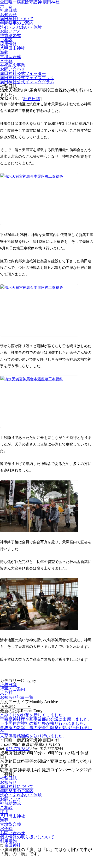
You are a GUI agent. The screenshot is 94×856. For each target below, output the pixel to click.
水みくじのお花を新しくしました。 (33, 715)
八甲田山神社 (12, 816)
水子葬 (6, 828)
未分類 (6, 693)
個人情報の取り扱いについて (27, 837)
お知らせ (8, 782)
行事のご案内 (12, 689)
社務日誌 (31, 98)
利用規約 (8, 841)
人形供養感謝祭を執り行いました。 (33, 736)
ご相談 (6, 807)
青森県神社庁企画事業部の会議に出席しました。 (46, 719)
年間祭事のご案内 (16, 790)
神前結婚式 (10, 803)
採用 (4, 811)
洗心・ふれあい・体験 (21, 795)
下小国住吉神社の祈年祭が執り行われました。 (44, 723)
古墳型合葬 (10, 824)
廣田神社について (16, 786)
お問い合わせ (12, 833)
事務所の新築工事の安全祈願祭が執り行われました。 (46, 729)
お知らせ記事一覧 (16, 697)
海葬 (4, 820)
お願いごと (10, 799)
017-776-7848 (18, 748)
